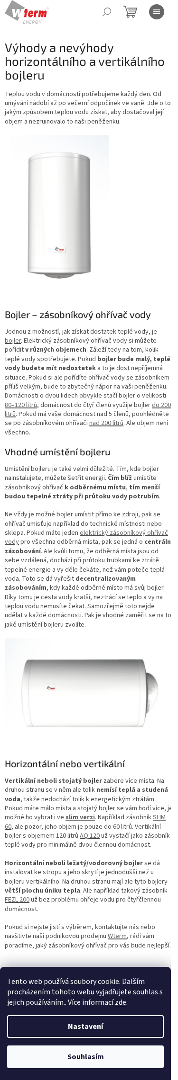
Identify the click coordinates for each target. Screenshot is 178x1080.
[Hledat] (106, 11)
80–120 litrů (21, 405)
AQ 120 (90, 836)
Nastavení (85, 1026)
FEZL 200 (17, 899)
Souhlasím (85, 1057)
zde (120, 1002)
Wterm (117, 936)
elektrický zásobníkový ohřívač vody (86, 537)
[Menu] (156, 11)
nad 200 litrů (106, 423)
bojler (13, 340)
